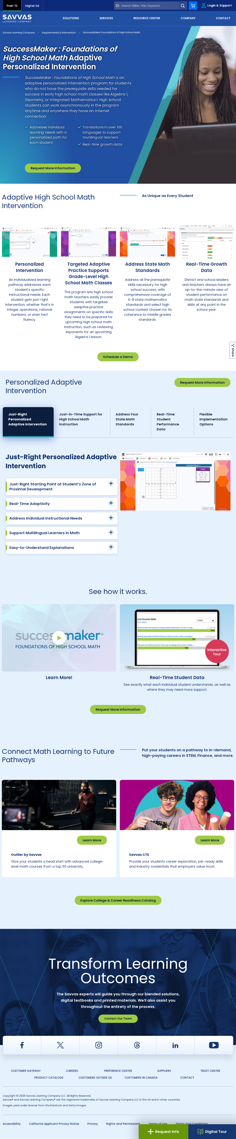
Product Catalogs (48, 1078)
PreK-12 (12, 6)
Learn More (92, 840)
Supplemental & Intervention (59, 32)
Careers (72, 1071)
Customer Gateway (26, 1071)
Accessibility (12, 1124)
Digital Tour (216, 1131)
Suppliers (164, 1071)
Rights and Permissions (123, 1124)
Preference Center (118, 1071)
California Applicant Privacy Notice (54, 1124)
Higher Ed (32, 6)
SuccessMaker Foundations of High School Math (111, 32)
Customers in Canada (141, 1078)
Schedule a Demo (118, 356)
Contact (187, 1078)
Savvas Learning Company (19, 32)
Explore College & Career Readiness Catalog (118, 900)
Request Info (167, 1131)
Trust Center (210, 1071)
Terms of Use (158, 1124)
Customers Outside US (95, 1078)
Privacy (92, 1124)
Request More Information (53, 168)
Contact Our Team (118, 1018)
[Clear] (118, 6)
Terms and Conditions (192, 1124)
